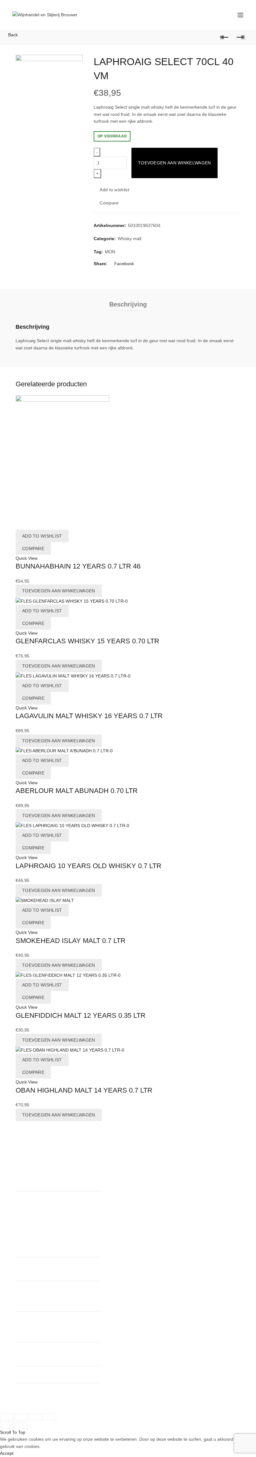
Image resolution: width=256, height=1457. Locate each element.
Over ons (103, 1153)
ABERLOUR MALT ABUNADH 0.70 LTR (77, 791)
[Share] (20, 1416)
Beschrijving (128, 304)
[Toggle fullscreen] (35, 1416)
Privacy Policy (107, 1181)
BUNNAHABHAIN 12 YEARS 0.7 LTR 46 (78, 566)
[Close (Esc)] (6, 1416)
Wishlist (215, 12)
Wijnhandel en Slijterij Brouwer (61, 1402)
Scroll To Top (12, 1432)
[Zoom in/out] (49, 1416)
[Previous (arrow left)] (6, 1425)
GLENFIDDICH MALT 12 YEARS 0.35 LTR (80, 1015)
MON (110, 251)
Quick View (26, 558)
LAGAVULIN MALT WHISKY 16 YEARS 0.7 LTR (89, 716)
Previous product (225, 37)
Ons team (103, 1160)
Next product (240, 37)
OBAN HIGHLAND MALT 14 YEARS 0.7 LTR (84, 1090)
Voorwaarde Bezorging (116, 1188)
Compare (109, 202)
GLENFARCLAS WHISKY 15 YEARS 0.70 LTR (87, 641)
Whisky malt (129, 238)
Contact (101, 1167)
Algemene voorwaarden (117, 1174)
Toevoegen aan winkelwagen (174, 162)
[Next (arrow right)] (20, 1425)
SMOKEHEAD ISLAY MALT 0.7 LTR (71, 941)
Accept (6, 1453)
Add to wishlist (114, 189)
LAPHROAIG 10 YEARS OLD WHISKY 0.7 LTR (88, 866)
